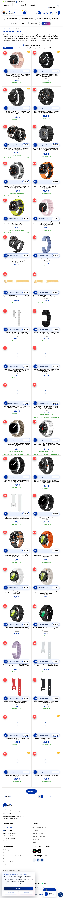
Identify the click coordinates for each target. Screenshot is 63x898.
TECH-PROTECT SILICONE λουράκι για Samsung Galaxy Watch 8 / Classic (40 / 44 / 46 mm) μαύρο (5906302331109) (46, 481)
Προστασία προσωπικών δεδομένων (13, 856)
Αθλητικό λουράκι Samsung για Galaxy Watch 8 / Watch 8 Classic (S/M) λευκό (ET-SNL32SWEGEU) (16, 517)
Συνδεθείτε (52, 7)
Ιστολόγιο (16, 4)
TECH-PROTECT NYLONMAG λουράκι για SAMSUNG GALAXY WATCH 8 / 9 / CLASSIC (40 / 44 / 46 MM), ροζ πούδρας (17, 75)
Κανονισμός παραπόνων (10, 859)
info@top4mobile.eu (8, 827)
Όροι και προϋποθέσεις (9, 862)
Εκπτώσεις (53, 48)
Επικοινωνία (50, 4)
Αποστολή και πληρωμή (7, 4)
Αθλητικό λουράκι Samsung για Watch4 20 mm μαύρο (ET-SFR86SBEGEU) (46, 702)
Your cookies (6, 853)
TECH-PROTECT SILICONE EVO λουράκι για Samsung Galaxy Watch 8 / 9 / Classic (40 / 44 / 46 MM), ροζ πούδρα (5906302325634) (46, 223)
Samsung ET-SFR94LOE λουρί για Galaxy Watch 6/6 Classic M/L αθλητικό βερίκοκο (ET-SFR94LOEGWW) (16, 296)
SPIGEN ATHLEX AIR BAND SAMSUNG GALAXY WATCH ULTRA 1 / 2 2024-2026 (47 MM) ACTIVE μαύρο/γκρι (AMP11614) (17, 260)
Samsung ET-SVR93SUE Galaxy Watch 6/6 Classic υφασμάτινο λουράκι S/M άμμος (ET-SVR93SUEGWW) (16, 370)
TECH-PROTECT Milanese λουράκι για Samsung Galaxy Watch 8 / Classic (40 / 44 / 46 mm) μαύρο (17, 481)
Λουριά (9, 28)
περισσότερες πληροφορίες (32, 45)
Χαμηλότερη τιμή (31, 48)
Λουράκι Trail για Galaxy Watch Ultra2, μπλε (16, 775)
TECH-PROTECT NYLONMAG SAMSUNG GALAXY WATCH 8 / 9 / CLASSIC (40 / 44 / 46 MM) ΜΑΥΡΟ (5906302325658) (46, 75)
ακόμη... (31, 791)
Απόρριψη (26, 892)
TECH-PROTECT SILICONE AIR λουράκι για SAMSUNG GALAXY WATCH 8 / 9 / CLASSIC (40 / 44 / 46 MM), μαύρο (16, 112)
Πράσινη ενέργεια (10, 1)
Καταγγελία (42, 4)
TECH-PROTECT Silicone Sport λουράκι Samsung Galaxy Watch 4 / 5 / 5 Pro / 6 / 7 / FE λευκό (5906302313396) (16, 592)
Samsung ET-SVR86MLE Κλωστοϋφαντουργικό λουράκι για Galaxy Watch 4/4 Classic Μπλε (46, 259)
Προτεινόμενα (8, 48)
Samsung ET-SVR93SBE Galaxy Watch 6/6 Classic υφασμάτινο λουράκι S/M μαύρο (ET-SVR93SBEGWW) (46, 370)
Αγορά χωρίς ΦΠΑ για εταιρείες (11, 870)
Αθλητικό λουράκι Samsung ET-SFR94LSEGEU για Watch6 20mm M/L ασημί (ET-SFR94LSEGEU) (46, 665)
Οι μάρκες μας (7, 850)
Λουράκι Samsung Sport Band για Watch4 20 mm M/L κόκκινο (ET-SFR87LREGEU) (17, 702)
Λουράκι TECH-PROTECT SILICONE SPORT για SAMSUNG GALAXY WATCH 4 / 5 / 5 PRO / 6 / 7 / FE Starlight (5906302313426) (46, 592)
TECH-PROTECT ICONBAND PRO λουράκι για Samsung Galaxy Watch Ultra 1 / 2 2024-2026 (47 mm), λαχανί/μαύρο (16, 223)
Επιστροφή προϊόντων (32, 4)
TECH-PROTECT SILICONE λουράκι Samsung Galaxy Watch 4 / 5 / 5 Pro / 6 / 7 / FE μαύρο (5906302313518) (46, 629)
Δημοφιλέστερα (20, 48)
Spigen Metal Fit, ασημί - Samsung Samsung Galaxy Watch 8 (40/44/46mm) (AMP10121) (16, 407)
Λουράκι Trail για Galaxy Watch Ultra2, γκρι (46, 738)
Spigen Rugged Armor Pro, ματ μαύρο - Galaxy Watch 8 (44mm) (46, 517)
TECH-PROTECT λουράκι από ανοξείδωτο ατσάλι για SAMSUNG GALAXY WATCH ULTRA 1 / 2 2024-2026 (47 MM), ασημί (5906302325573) (16, 186)
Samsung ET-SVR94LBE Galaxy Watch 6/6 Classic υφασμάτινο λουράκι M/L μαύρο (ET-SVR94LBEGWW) (46, 334)
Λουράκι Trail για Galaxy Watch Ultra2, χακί (46, 775)
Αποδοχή (18, 888)
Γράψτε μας (21, 1)
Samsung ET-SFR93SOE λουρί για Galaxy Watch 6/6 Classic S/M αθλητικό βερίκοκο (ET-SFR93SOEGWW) (46, 296)
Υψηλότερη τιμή (43, 48)
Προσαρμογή (11, 892)
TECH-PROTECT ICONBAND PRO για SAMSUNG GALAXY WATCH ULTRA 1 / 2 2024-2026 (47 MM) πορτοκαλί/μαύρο (46, 186)
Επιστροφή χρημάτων (23, 4)
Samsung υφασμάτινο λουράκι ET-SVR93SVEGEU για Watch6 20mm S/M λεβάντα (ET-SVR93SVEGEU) (16, 665)
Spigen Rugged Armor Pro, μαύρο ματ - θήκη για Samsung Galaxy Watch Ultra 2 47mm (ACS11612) (46, 112)
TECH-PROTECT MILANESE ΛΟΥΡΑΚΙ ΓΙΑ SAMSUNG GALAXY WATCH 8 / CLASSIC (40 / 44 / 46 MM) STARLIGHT (17, 444)
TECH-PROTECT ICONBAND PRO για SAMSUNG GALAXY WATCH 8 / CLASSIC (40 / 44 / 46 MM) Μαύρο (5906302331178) (46, 407)
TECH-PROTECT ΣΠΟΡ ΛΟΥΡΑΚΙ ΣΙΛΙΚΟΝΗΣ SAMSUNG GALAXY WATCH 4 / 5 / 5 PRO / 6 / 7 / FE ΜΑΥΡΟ (16, 629)
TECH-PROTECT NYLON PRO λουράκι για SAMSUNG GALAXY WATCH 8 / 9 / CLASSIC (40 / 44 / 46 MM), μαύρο (46, 149)
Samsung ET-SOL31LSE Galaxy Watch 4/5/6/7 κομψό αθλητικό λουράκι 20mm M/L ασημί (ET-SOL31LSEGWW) (17, 334)
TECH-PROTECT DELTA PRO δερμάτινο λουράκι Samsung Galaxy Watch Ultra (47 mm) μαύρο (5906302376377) (17, 555)
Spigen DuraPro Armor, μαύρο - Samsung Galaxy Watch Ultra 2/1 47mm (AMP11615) (16, 148)
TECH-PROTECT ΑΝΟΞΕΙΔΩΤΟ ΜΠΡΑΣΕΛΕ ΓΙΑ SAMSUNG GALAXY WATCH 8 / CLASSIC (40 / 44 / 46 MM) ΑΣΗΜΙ (46, 444)
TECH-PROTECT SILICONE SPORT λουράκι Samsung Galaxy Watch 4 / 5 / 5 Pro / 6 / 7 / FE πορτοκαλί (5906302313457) (46, 555)
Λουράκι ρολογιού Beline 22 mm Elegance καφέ (16, 738)
